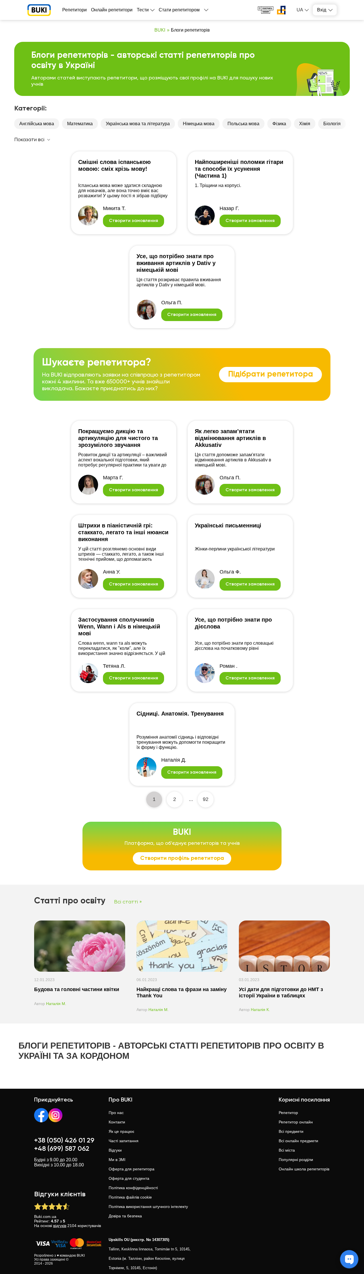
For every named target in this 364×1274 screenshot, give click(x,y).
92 (205, 799)
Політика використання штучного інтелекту (148, 1206)
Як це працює (121, 1131)
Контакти (117, 1122)
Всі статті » (128, 902)
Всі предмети (291, 1131)
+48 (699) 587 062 (61, 1148)
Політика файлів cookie (130, 1197)
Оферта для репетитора (131, 1169)
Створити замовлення (133, 221)
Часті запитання (123, 1141)
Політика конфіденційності (133, 1187)
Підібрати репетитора (270, 374)
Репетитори (74, 9)
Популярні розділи (296, 1159)
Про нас (116, 1112)
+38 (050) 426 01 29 (64, 1140)
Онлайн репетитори (112, 9)
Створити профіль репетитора (182, 858)
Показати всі (29, 139)
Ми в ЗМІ (117, 1159)
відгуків (59, 1225)
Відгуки (115, 1150)
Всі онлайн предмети (298, 1141)
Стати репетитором (179, 9)
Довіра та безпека (125, 1216)
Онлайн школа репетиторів (304, 1169)
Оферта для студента (129, 1178)
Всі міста (287, 1150)
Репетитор (288, 1112)
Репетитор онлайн (296, 1122)
